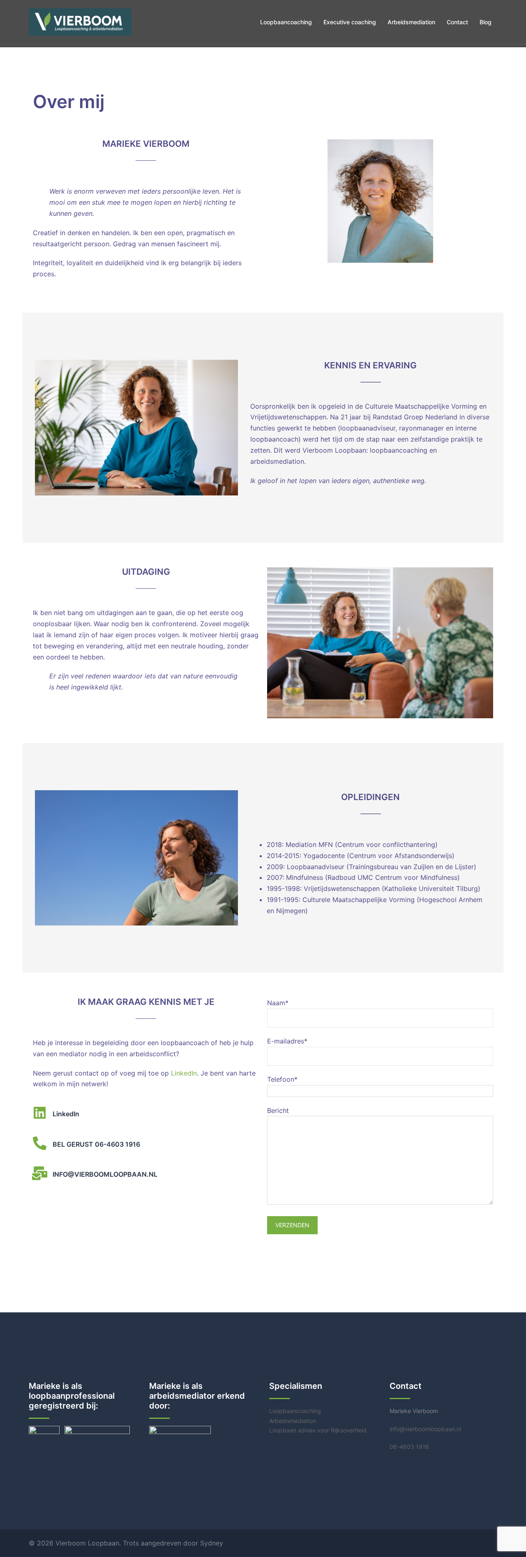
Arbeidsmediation (411, 22)
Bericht (278, 1110)
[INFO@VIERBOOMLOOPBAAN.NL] (39, 1173)
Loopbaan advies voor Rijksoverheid (318, 1430)
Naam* (277, 1003)
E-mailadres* (287, 1041)
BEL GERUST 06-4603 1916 (96, 1144)
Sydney (211, 1543)
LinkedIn (184, 1073)
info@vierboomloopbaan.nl (425, 1428)
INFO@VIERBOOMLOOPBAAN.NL (105, 1174)
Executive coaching (349, 22)
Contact (457, 22)
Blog (485, 22)
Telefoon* (282, 1079)
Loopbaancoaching (286, 22)
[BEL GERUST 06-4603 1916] (39, 1143)
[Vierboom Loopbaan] (80, 21)
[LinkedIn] (39, 1113)
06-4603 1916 (409, 1446)
